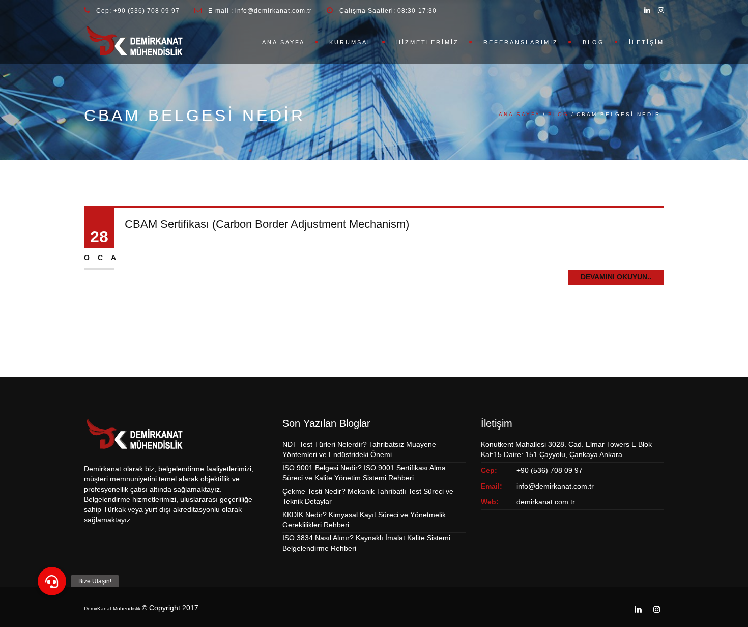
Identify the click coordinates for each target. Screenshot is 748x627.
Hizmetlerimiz (427, 42)
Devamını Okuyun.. (616, 277)
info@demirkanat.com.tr (555, 486)
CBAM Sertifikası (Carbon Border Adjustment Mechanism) (267, 224)
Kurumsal (350, 42)
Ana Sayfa (283, 42)
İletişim (646, 42)
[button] (52, 581)
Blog (594, 42)
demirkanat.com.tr (545, 502)
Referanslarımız (520, 42)
